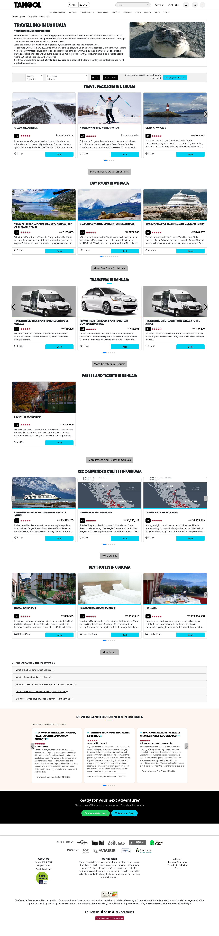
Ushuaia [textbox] (51, 79)
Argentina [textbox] (31, 79)
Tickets (166, 12)
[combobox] (34, 77)
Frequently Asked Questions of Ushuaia (35, 662)
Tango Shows (103, 12)
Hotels (157, 12)
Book (59, 154)
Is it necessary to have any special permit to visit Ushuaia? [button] (44, 698)
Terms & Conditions (177, 862)
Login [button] (160, 4)
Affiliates (177, 859)
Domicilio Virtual (43, 869)
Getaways (127, 12)
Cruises (138, 12)
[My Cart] (195, 5)
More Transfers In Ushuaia (109, 364)
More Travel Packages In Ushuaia (109, 171)
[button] (133, 4)
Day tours (73, 12)
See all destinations (57, 12)
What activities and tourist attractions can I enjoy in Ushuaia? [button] (45, 684)
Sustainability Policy (177, 865)
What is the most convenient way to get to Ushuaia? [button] (41, 691)
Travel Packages (87, 12)
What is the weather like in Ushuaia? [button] (33, 677)
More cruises (109, 555)
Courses (147, 12)
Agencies (174, 4)
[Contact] (186, 5)
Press (177, 868)
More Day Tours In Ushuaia (109, 268)
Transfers (115, 12)
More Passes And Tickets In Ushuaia (109, 460)
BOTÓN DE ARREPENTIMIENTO (109, 918)
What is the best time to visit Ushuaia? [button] (34, 669)
